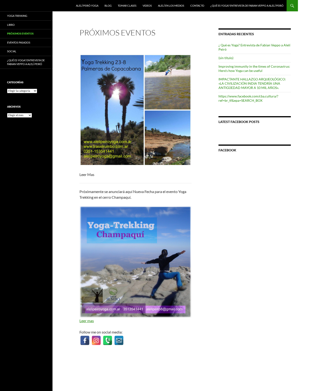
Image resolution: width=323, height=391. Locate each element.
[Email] (118, 337)
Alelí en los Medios (171, 5)
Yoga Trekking (17, 15)
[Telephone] (107, 337)
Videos (147, 5)
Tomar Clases (127, 5)
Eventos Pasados (18, 42)
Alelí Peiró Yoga (87, 5)
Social (11, 51)
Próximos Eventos (20, 33)
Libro (11, 24)
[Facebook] (84, 337)
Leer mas (86, 320)
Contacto (197, 5)
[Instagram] (96, 337)
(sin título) (225, 58)
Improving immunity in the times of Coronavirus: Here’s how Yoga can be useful (254, 68)
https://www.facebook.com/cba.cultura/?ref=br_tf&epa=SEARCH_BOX (248, 98)
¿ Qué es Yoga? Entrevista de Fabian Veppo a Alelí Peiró (247, 5)
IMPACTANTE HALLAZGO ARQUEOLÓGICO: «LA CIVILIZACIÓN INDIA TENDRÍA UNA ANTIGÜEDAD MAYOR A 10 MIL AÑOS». (252, 83)
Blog (108, 5)
